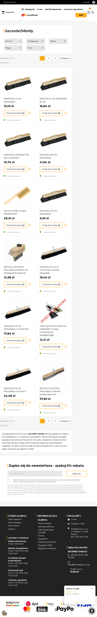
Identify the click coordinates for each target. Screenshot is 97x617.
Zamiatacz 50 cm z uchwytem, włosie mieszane (49, 270)
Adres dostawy (14, 522)
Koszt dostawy (44, 523)
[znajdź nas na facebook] (93, 2)
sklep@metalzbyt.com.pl (79, 565)
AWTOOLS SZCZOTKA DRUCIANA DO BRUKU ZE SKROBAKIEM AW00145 (16, 270)
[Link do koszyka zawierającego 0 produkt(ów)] (88, 13)
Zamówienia (13, 526)
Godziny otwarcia (18, 538)
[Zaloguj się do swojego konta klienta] (92, 13)
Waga (13, 47)
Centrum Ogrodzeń (73, 9)
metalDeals (32, 15)
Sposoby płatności (46, 526)
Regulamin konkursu (47, 548)
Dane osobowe (15, 519)
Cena (36, 47)
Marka (58, 41)
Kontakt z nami (78, 524)
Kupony (11, 529)
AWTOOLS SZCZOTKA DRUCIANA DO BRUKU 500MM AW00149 (50, 391)
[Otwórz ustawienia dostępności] (92, 611)
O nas (40, 9)
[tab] (75, 602)
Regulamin (43, 539)
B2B (81, 15)
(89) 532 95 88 (77, 555)
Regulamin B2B (45, 545)
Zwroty (41, 536)
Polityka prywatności (47, 542)
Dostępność (36, 41)
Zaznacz (13, 41)
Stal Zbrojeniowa (53, 9)
